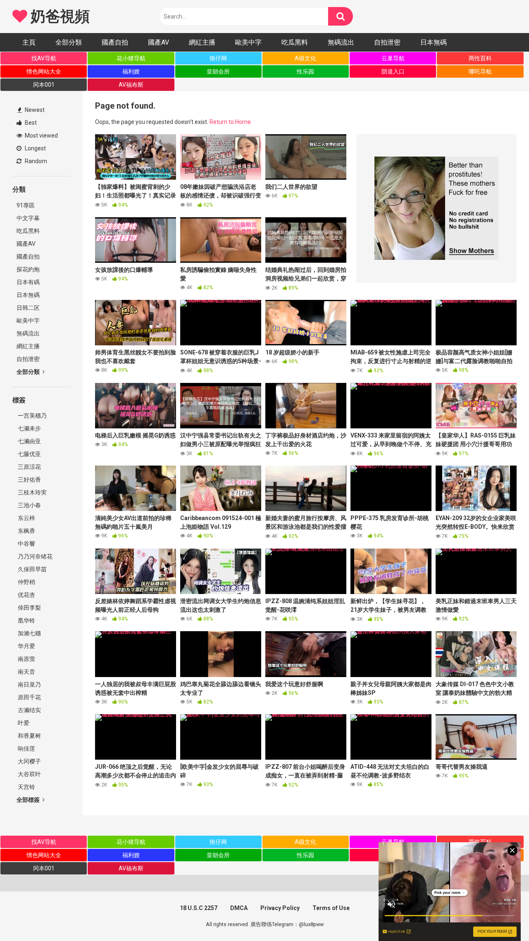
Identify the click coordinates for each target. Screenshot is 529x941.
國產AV (158, 42)
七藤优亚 (29, 454)
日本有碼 (28, 282)
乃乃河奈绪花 (34, 556)
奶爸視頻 (58, 16)
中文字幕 (28, 218)
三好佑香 (29, 479)
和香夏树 (29, 735)
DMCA (239, 908)
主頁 (29, 42)
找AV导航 (43, 58)
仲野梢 (26, 582)
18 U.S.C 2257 (198, 908)
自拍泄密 (387, 42)
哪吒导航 (480, 71)
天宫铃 (26, 787)
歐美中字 (248, 42)
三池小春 (29, 505)
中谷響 (26, 543)
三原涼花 (29, 466)
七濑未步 (29, 428)
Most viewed (41, 135)
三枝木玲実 (32, 492)
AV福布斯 (131, 84)
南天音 (26, 671)
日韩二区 (28, 307)
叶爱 (23, 723)
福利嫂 (131, 71)
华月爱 (26, 646)
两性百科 (480, 58)
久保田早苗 (32, 569)
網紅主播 (202, 42)
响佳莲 (26, 748)
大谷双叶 (29, 774)
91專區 (26, 205)
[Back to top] (501, 916)
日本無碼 (433, 42)
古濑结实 (29, 710)
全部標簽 (29, 799)
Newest (34, 110)
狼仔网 (218, 58)
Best (30, 122)
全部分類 (68, 42)
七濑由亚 (29, 441)
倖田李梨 (29, 607)
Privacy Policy (280, 908)
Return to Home (230, 122)
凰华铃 (26, 620)
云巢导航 (393, 58)
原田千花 (29, 697)
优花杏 (26, 595)
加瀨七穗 (29, 633)
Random (35, 161)
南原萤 (26, 659)
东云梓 (26, 518)
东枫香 (26, 531)
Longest (35, 148)
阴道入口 (393, 71)
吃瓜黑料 (294, 42)
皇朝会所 (218, 71)
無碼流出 (341, 42)
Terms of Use (331, 908)
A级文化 (305, 58)
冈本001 (44, 84)
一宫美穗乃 (32, 415)
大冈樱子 (29, 761)
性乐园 (305, 71)
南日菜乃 (29, 684)
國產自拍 (115, 42)
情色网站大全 (43, 71)
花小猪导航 (131, 58)
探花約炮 (28, 269)
